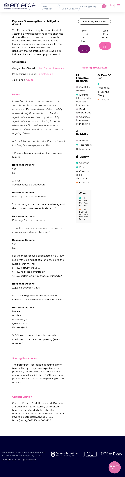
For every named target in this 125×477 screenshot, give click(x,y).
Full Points (81, 202)
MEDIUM (84, 50)
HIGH (105, 47)
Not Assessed (86, 202)
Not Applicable (86, 215)
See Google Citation (94, 21)
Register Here (114, 467)
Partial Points (81, 215)
